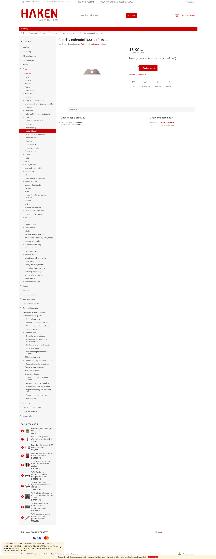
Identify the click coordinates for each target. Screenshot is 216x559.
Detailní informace (136, 74)
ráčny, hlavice (30, 165)
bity (26, 175)
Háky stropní (30, 90)
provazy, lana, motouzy (34, 275)
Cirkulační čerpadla (32, 357)
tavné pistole (30, 228)
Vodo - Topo (27, 290)
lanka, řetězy (30, 278)
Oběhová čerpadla (33, 319)
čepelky (29, 124)
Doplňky (25, 47)
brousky (28, 221)
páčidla (28, 188)
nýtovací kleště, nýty (33, 245)
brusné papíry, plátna (33, 214)
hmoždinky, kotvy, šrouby (35, 268)
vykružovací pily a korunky (35, 258)
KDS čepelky (31, 128)
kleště (27, 158)
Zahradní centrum (29, 295)
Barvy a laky (27, 416)
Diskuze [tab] (73, 109)
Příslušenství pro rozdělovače (38, 345)
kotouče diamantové (33, 207)
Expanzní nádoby (32, 374)
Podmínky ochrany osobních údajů (117, 2)
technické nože (32, 138)
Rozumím (152, 557)
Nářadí (25, 65)
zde (145, 557)
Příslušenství (31, 399)
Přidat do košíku (148, 68)
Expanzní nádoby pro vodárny (38, 383)
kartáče (28, 217)
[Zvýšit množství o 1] (138, 66)
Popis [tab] (63, 109)
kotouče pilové (30, 255)
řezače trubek (30, 151)
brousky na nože (32, 148)
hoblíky (28, 201)
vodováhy (29, 111)
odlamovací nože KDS (34, 121)
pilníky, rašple (30, 224)
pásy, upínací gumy (32, 261)
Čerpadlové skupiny (33, 329)
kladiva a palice (31, 182)
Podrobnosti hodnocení (90, 44)
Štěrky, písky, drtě (29, 56)
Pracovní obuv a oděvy (31, 407)
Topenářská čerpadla (33, 316)
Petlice (27, 87)
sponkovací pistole (32, 241)
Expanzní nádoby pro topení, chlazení (37, 378)
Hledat (131, 15)
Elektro (25, 69)
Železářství (26, 73)
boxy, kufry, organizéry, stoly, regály (39, 238)
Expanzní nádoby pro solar (36, 395)
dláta (27, 192)
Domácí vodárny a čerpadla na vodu (39, 360)
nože (27, 117)
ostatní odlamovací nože (35, 134)
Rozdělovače (31, 333)
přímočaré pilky (31, 248)
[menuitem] (25, 29)
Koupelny (26, 403)
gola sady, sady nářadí (34, 168)
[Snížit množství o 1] (138, 69)
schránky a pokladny (33, 271)
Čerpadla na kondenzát (34, 367)
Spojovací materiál (29, 412)
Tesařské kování (31, 94)
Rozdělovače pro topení (35, 336)
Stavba (25, 286)
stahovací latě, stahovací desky (37, 114)
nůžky (27, 155)
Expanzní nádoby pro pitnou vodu (39, 386)
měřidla (28, 97)
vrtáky (27, 204)
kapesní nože (31, 144)
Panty (27, 77)
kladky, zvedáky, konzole (35, 265)
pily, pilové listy (31, 251)
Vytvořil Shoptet (189, 554)
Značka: (105, 44)
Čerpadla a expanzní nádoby (34, 312)
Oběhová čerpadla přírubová (37, 326)
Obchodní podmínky (87, 2)
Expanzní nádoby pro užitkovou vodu (38, 391)
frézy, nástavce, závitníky (35, 178)
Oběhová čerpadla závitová (37, 322)
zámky (27, 231)
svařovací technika (32, 282)
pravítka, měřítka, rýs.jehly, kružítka (39, 104)
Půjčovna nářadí (28, 60)
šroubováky (29, 171)
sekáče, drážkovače (33, 185)
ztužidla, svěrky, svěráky (34, 234)
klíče (27, 161)
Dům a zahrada (28, 299)
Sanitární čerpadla (32, 371)
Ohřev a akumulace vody (32, 308)
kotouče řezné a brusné (34, 211)
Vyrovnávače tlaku (33, 348)
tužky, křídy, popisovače (34, 100)
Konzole (28, 80)
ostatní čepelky (32, 131)
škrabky (29, 141)
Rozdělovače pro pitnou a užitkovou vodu (36, 340)
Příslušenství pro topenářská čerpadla (37, 353)
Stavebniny (26, 52)
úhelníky (28, 107)
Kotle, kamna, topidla (30, 304)
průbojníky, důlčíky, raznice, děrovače (36, 196)
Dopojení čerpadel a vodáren (37, 364)
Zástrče (28, 84)
